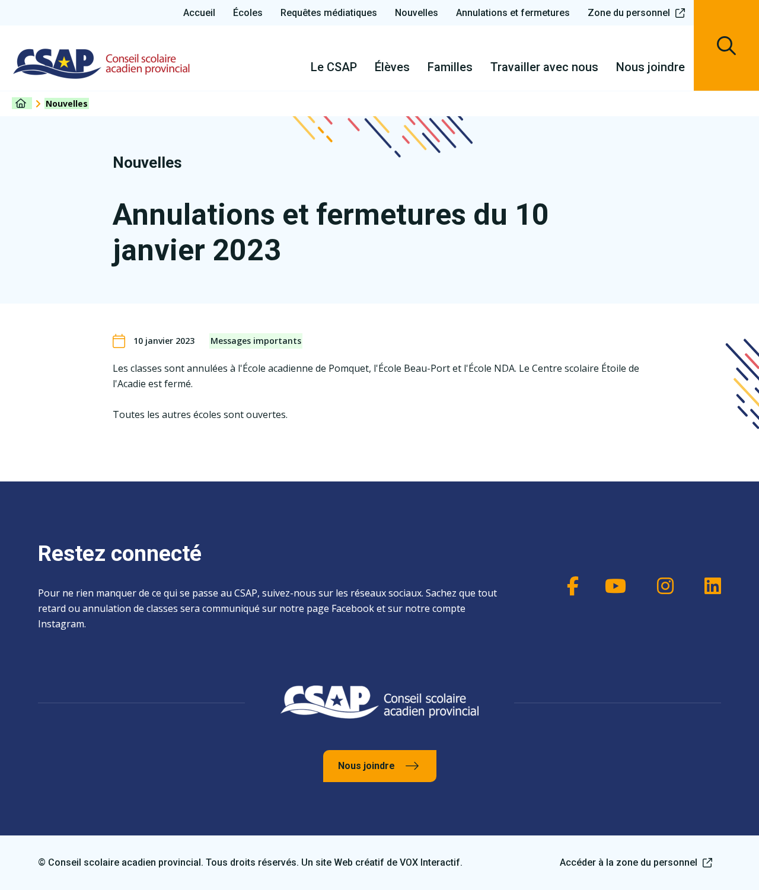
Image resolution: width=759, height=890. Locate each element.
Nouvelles (416, 12)
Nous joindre (366, 765)
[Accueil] (22, 103)
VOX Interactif (430, 862)
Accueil (199, 12)
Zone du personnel (629, 12)
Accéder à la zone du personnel (628, 862)
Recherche (726, 45)
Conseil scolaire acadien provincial (102, 63)
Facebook (567, 586)
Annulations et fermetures (513, 12)
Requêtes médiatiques (328, 12)
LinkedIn (709, 586)
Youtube (614, 586)
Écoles (248, 12)
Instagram (662, 586)
